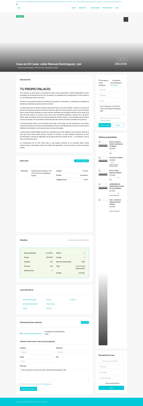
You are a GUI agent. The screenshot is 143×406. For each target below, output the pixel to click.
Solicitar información (28, 389)
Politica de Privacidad (40, 402)
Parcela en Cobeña (116, 157)
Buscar (111, 388)
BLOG (117, 8)
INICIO (74, 8)
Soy (57, 357)
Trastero (73, 299)
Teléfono (59, 348)
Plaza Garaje (50, 304)
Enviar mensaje (105, 125)
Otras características (112, 383)
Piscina (48, 299)
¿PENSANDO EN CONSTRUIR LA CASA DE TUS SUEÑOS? (116, 186)
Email (22, 357)
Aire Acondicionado (29, 299)
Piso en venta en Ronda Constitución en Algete (116, 144)
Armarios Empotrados (30, 304)
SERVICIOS (82, 8)
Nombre (23, 348)
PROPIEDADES (107, 8)
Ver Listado (85, 322)
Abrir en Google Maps (82, 161)
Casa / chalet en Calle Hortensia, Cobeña (115, 202)
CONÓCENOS (95, 8)
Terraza (49, 308)
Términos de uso (46, 384)
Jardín (25, 308)
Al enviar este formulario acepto (36, 384)
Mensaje (23, 366)
